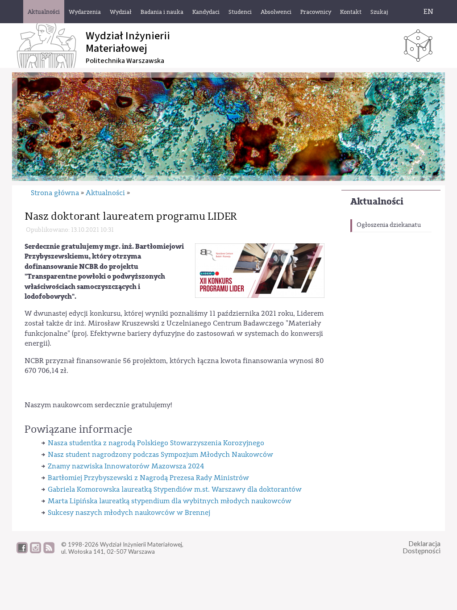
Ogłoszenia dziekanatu (389, 225)
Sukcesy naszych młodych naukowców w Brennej (129, 512)
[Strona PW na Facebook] (22, 551)
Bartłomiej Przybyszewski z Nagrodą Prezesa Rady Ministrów (148, 477)
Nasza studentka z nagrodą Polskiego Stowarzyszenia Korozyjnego (156, 443)
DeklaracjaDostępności (421, 547)
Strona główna (55, 192)
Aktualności (376, 201)
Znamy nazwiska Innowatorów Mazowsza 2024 (126, 466)
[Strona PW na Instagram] (35, 551)
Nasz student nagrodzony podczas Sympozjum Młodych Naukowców (160, 454)
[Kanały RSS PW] (48, 551)
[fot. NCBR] (259, 270)
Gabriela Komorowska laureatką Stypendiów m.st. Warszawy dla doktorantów (175, 489)
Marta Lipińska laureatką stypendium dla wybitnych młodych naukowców (169, 501)
